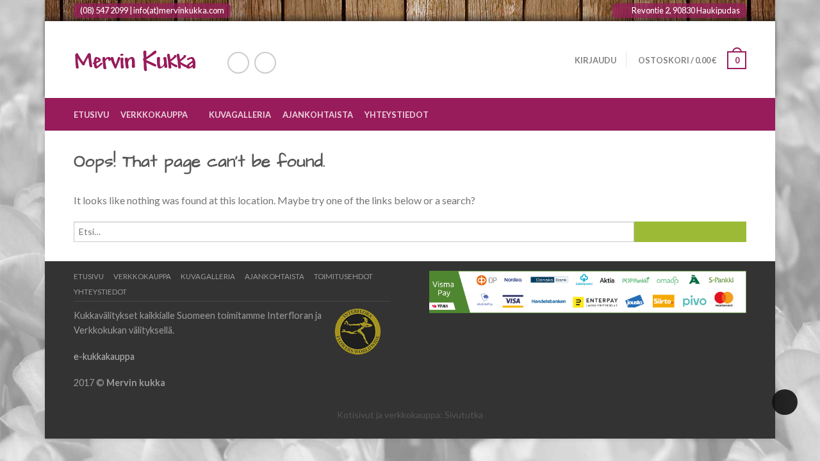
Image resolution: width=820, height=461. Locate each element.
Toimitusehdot (343, 276)
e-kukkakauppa (104, 356)
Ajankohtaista (318, 114)
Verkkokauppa (154, 114)
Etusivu (91, 114)
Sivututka (464, 414)
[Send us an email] (265, 63)
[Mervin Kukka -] (138, 59)
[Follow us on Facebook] (238, 63)
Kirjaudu (595, 60)
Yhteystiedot (397, 114)
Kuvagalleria (240, 114)
